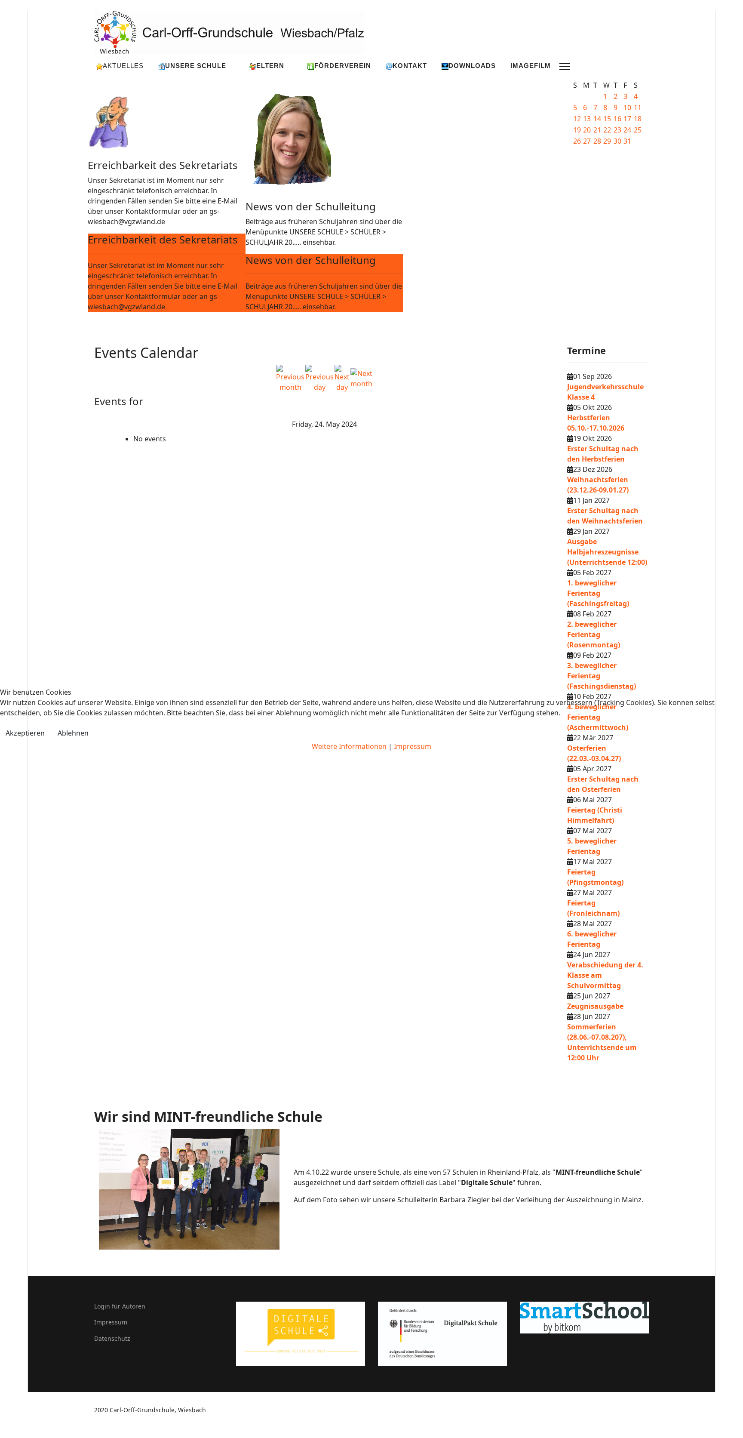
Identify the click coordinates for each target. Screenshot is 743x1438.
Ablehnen (73, 733)
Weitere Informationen (349, 746)
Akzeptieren (25, 733)
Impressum (412, 746)
